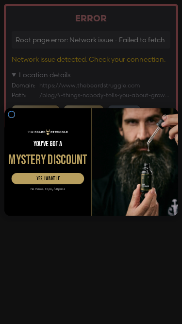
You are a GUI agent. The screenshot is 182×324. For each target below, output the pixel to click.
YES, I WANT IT (47, 178)
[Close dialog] (11, 114)
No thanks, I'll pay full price (47, 189)
